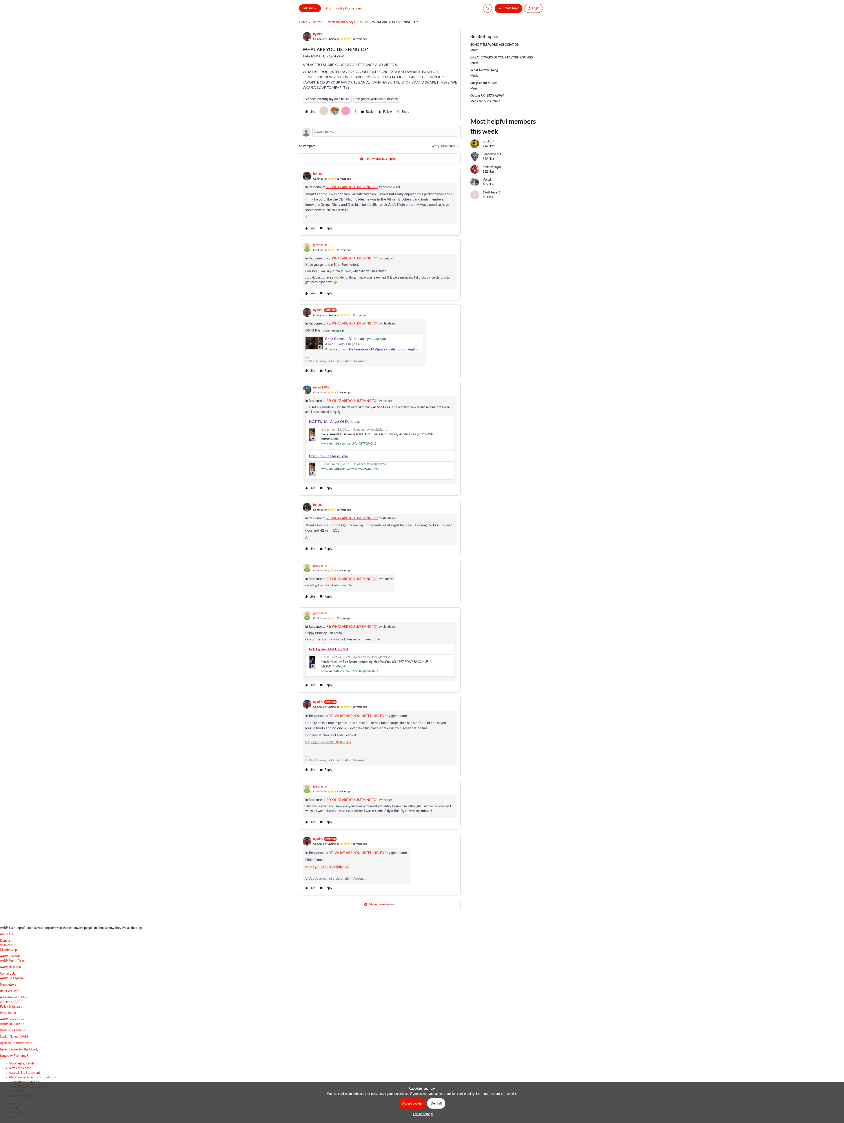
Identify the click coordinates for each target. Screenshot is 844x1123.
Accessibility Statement (24, 1072)
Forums (316, 22)
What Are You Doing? (484, 70)
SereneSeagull (492, 167)
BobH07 (488, 141)
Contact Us (7, 973)
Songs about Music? (483, 83)
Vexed (487, 179)
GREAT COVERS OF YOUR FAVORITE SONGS (501, 57)
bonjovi (318, 173)
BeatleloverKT (492, 154)
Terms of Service (20, 1068)
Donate (5, 940)
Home (303, 22)
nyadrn (318, 34)
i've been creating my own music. (327, 99)
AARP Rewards (10, 956)
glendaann (320, 245)
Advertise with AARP (14, 997)
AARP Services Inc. (12, 1019)
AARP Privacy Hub (21, 1063)
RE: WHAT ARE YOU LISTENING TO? (352, 187)
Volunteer (6, 945)
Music (364, 22)
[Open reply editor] (379, 132)
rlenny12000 (321, 387)
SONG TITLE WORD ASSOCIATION (494, 44)
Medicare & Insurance (485, 101)
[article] (380, 202)
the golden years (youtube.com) (376, 99)
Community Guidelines (344, 8)
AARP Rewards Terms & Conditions (32, 1077)
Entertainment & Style (341, 22)
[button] (508, 8)
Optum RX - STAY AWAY (487, 95)
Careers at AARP (11, 1002)
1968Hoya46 (491, 192)
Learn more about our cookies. (496, 1094)
